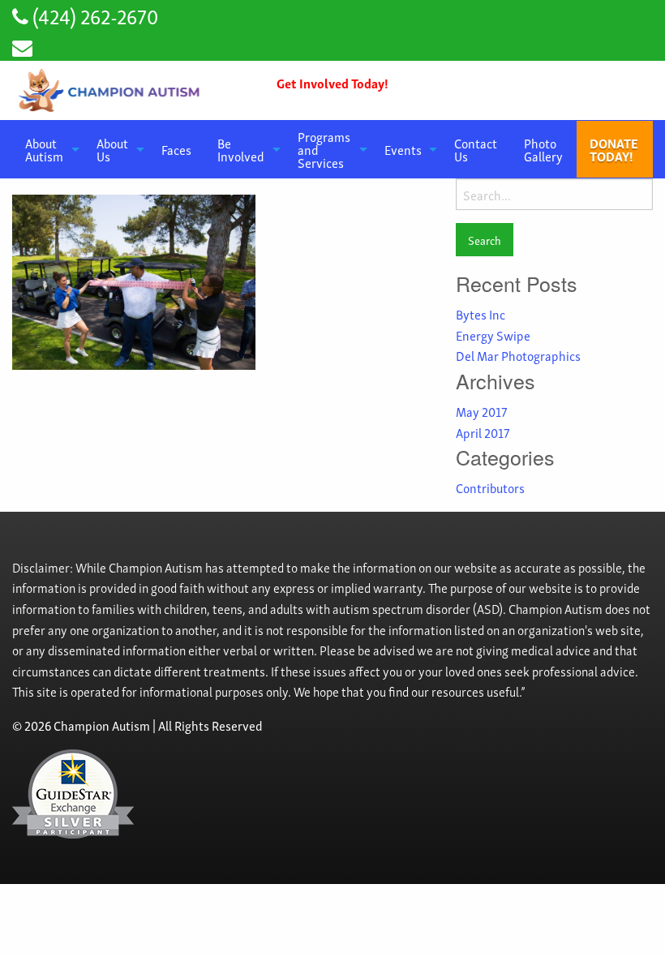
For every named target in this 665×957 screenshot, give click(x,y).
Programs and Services (324, 149)
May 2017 (481, 411)
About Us (112, 149)
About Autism (44, 149)
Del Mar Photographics (518, 355)
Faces (176, 149)
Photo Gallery (543, 149)
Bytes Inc (480, 313)
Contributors (490, 487)
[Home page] (110, 90)
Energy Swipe (493, 334)
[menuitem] (48, 149)
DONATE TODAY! (614, 149)
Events (403, 149)
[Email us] (22, 45)
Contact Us (475, 149)
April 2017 (482, 432)
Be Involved (240, 149)
